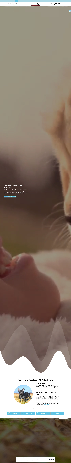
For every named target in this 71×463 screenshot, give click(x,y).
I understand (51, 459)
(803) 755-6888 (55, 3)
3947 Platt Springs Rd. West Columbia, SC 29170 (12, 3)
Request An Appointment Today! (10, 196)
